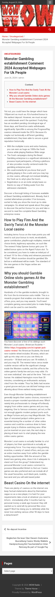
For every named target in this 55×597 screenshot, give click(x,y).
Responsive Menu (50, 2)
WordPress (36, 592)
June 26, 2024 (10, 78)
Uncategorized (12, 54)
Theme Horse (31, 588)
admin (21, 78)
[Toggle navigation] (6, 29)
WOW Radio (13, 18)
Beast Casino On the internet (22, 101)
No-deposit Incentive (16, 529)
